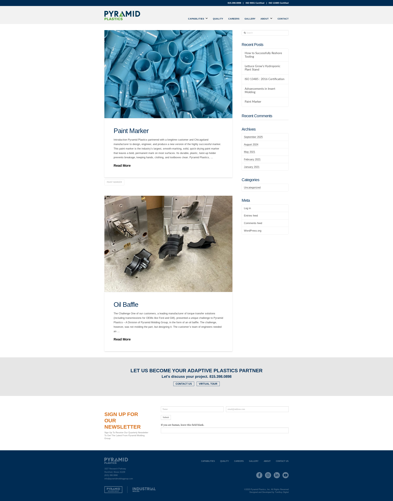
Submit (166, 417)
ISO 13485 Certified (279, 3)
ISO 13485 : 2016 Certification (264, 79)
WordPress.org (252, 230)
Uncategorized (252, 187)
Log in (247, 208)
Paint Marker (131, 130)
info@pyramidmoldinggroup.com (118, 478)
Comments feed (253, 223)
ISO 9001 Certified (255, 3)
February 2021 (252, 159)
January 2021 (251, 166)
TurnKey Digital (282, 492)
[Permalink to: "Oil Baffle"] (168, 244)
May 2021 (249, 151)
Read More (122, 165)
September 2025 (253, 137)
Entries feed (251, 215)
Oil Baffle (126, 304)
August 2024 (251, 144)
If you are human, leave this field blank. (182, 424)
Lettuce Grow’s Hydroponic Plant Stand (262, 68)
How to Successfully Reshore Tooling (263, 55)
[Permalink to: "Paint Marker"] (168, 74)
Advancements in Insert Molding (260, 90)
